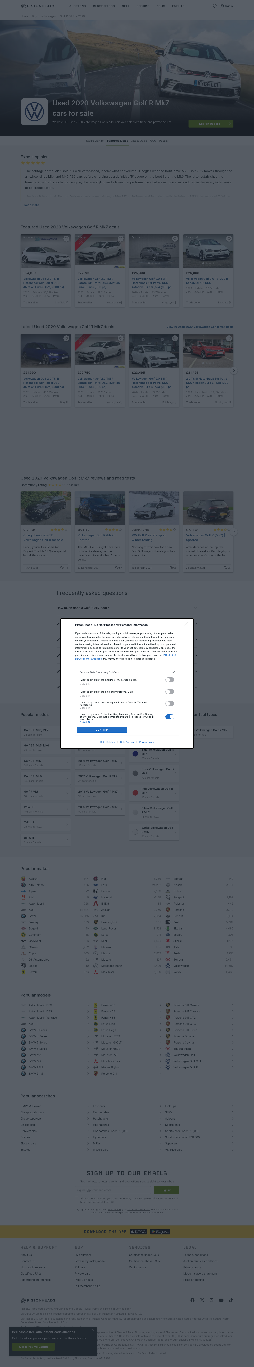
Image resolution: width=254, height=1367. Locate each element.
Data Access (127, 742)
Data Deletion (107, 742)
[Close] (187, 625)
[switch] (169, 679)
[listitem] (127, 672)
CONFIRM (102, 730)
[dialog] (127, 683)
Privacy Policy (146, 742)
